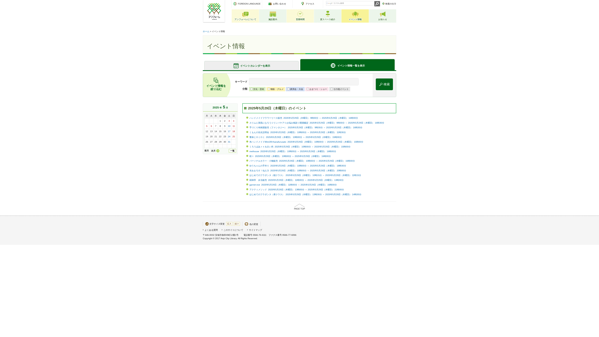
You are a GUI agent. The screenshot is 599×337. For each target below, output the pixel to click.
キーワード (241, 81)
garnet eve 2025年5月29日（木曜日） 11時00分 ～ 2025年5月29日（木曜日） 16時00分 (293, 184)
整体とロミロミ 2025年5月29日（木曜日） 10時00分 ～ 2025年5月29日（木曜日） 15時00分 (295, 137)
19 (207, 136)
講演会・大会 (296, 89)
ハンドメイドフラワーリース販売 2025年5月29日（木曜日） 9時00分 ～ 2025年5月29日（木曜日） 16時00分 (303, 118)
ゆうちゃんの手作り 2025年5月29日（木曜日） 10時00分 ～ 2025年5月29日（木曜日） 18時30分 (297, 165)
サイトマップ (255, 230)
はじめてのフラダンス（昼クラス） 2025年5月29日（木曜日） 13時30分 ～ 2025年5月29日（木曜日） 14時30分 (305, 194)
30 (225, 142)
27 (211, 142)
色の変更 (253, 224)
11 (234, 126)
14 (215, 131)
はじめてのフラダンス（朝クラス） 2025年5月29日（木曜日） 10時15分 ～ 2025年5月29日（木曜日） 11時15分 (305, 175)
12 (207, 131)
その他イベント (341, 89)
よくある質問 (211, 230)
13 (211, 131)
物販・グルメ (277, 89)
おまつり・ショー (318, 89)
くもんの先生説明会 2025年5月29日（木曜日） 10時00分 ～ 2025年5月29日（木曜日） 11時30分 (297, 132)
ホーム (206, 31)
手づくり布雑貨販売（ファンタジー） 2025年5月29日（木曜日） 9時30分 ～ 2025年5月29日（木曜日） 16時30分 (305, 127)
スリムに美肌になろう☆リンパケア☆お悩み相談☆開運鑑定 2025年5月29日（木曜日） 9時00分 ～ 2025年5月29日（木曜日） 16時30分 (316, 123)
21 (215, 136)
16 (225, 131)
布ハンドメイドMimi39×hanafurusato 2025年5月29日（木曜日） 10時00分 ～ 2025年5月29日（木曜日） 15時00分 (306, 142)
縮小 (237, 223)
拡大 (229, 223)
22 (220, 136)
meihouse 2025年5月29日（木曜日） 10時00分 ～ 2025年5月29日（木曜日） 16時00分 (292, 151)
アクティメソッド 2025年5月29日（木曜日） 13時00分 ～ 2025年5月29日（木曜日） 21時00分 (296, 189)
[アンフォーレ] (214, 11)
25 (233, 136)
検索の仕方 (390, 3)
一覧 (232, 150)
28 (215, 142)
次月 (213, 150)
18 (233, 131)
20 (211, 136)
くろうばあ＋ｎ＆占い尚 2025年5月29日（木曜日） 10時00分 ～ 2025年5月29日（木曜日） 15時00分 (300, 146)
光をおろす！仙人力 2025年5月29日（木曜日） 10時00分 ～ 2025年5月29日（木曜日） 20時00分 (297, 170)
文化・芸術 (258, 89)
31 (229, 142)
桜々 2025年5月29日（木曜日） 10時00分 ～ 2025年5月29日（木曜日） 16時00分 (290, 156)
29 (220, 142)
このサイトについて (233, 230)
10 (229, 126)
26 (207, 142)
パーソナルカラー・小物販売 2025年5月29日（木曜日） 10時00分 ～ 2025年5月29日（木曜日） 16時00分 (302, 161)
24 (229, 136)
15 (220, 131)
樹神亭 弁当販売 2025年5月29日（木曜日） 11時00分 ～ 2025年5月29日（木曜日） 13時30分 (296, 180)
